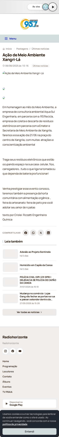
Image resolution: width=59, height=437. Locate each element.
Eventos (7, 386)
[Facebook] (25, 233)
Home (6, 361)
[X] (41, 233)
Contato (7, 376)
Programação (10, 366)
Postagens (22, 48)
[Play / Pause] (52, 7)
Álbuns (6, 381)
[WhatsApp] (33, 233)
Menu (12, 38)
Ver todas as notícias (28, 312)
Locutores (8, 371)
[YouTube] (20, 351)
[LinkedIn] (48, 233)
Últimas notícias (40, 48)
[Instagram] (5, 351)
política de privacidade (15, 424)
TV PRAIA (7, 391)
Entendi (29, 431)
